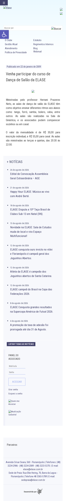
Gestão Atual (11, 44)
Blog (35, 48)
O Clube (8, 40)
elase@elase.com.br (33, 469)
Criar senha (13, 389)
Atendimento (11, 48)
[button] (4, 34)
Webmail (37, 51)
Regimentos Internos (43, 44)
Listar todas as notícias (21, 344)
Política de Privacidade (16, 52)
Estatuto (37, 40)
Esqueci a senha (15, 393)
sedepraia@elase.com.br (33, 480)
